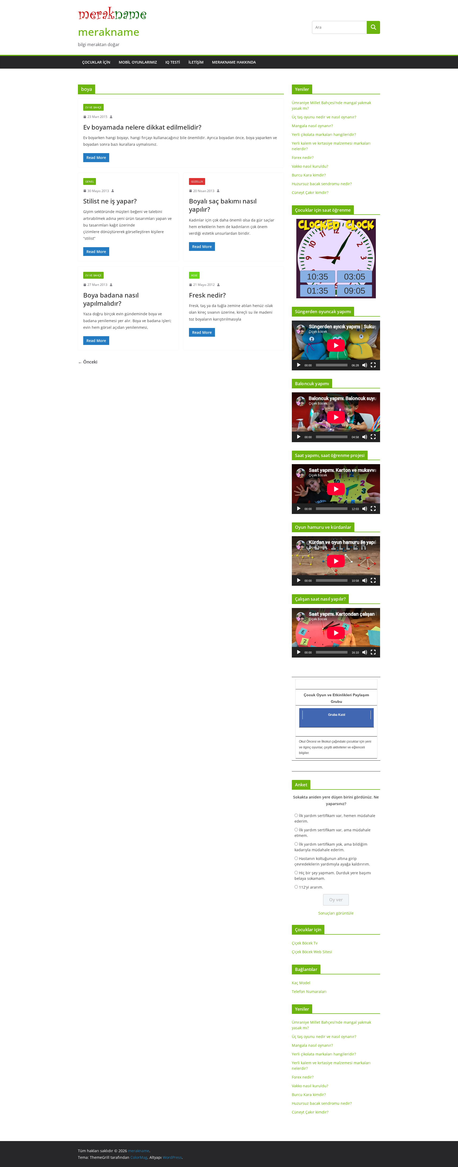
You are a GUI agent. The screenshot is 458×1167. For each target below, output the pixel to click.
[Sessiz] (364, 365)
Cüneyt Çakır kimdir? (310, 192)
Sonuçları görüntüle (336, 913)
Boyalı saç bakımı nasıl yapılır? (223, 205)
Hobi (194, 275)
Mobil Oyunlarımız (138, 62)
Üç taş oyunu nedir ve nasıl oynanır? (324, 116)
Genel (89, 181)
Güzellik (197, 181)
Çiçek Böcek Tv (305, 943)
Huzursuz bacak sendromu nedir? (322, 183)
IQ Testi (172, 62)
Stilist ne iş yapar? (110, 201)
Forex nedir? (303, 157)
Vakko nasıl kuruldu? (310, 166)
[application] (336, 345)
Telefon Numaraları (309, 991)
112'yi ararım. (311, 887)
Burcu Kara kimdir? (309, 175)
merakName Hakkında (234, 62)
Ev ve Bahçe (93, 107)
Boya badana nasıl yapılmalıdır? (111, 299)
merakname (108, 31)
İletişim (196, 62)
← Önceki (87, 362)
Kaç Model (301, 982)
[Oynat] (298, 365)
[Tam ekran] (373, 365)
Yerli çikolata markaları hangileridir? (324, 134)
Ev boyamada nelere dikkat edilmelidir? (142, 127)
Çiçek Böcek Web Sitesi (312, 951)
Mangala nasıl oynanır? (312, 125)
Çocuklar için (96, 62)
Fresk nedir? (207, 295)
